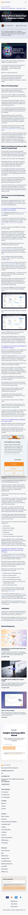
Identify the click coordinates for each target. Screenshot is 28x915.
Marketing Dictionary (6, 863)
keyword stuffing (21, 356)
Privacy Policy (20, 753)
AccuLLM (3, 835)
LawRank (17, 265)
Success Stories (5, 850)
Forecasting (4, 843)
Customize (13, 468)
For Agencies (4, 792)
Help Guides (4, 869)
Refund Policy (14, 901)
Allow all (14, 464)
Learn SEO (4, 866)
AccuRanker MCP (5, 824)
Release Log (4, 871)
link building (19, 128)
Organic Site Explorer (7, 837)
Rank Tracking (5, 816)
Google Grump (5, 858)
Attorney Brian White (9, 264)
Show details (17, 459)
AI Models (3, 832)
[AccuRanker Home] (5, 2)
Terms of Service (12, 753)
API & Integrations (6, 829)
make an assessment (16, 555)
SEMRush (3, 249)
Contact (3, 808)
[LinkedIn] (2, 773)
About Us (3, 803)
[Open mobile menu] (25, 2)
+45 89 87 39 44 (5, 784)
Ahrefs (10, 249)
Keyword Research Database (9, 821)
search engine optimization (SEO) (12, 127)
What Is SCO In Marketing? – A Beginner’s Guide (13, 8)
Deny (14, 473)
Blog (2, 853)
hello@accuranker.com (7, 770)
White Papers (4, 856)
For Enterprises (5, 794)
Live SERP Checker (6, 861)
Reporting (4, 819)
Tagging (3, 827)
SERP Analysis (4, 840)
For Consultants (5, 797)
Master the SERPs (5, 6)
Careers (3, 806)
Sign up (14, 888)
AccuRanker (11, 591)
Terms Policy (14, 904)
